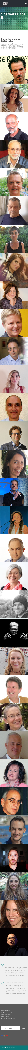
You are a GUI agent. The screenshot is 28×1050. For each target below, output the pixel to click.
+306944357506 (5, 1016)
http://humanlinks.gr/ (7, 1012)
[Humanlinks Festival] (5, 3)
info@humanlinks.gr (6, 1014)
